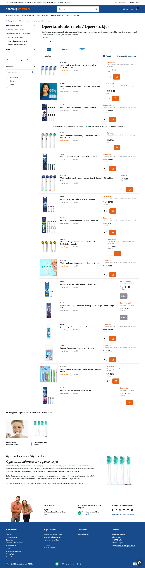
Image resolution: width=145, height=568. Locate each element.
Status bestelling (83, 534)
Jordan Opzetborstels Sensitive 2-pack (77, 348)
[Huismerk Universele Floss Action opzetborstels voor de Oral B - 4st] (48, 140)
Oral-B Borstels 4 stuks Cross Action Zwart (78, 157)
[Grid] (104, 56)
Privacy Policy (10, 554)
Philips (44, 483)
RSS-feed (31, 564)
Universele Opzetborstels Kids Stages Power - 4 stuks (80, 370)
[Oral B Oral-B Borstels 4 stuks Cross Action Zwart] (48, 161)
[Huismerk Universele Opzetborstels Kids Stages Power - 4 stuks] (48, 374)
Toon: (108, 56)
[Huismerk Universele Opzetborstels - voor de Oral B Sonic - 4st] (48, 91)
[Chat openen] (139, 562)
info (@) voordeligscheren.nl (125, 546)
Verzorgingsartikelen (73, 15)
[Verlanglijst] (132, 9)
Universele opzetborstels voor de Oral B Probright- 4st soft (77, 243)
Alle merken (13, 77)
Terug (10, 21)
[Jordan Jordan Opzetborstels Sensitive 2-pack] (48, 352)
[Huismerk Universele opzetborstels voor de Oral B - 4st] (48, 267)
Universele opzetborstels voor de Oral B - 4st (79, 263)
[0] (136, 9)
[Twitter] (116, 510)
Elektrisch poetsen (57, 15)
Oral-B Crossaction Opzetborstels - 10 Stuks (79, 221)
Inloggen (47, 545)
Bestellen (9, 540)
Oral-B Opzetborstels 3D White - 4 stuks (77, 199)
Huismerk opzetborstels (16, 37)
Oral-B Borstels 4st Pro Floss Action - (76, 391)
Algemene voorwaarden (14, 551)
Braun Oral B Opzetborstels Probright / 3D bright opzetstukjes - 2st (88, 307)
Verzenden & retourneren (14, 543)
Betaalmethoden (11, 537)
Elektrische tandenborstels (15, 30)
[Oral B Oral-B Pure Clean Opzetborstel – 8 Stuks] (48, 112)
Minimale (11, 60)
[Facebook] (112, 510)
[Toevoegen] (116, 77)
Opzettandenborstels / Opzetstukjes (18, 33)
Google (136, 2)
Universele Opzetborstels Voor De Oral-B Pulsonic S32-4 (78, 66)
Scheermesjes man (12, 15)
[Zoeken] (96, 9)
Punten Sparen (11, 557)
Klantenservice (120, 2)
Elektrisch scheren (43, 15)
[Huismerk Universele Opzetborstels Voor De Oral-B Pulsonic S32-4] (48, 70)
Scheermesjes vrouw (27, 15)
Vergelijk (75, 70)
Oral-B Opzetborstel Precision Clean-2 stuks (79, 284)
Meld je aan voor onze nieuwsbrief (123, 514)
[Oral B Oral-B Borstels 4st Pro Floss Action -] (48, 395)
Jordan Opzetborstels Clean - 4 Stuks (76, 327)
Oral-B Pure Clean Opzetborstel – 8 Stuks (78, 108)
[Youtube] (128, 510)
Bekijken (123, 296)
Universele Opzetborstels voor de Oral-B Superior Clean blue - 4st (87, 179)
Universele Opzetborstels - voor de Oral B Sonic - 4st (80, 87)
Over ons (9, 534)
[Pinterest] (124, 510)
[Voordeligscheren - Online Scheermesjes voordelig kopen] (20, 9)
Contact (8, 548)
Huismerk (12, 81)
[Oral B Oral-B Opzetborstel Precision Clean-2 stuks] (48, 289)
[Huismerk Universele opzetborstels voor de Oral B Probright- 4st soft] (48, 246)
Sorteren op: (121, 56)
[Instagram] (120, 510)
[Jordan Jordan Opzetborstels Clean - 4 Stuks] (48, 331)
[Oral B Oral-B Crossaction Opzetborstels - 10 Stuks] (48, 225)
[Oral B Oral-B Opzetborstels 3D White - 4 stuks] (48, 204)
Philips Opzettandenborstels (17, 45)
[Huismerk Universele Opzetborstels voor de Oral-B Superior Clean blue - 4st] (48, 182)
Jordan (11, 85)
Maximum (30, 60)
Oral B (62, 105)
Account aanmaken (50, 548)
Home (14, 21)
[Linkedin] (132, 510)
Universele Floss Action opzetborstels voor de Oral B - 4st (80, 137)
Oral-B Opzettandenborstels (17, 41)
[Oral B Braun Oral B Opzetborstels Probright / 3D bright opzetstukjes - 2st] (48, 310)
